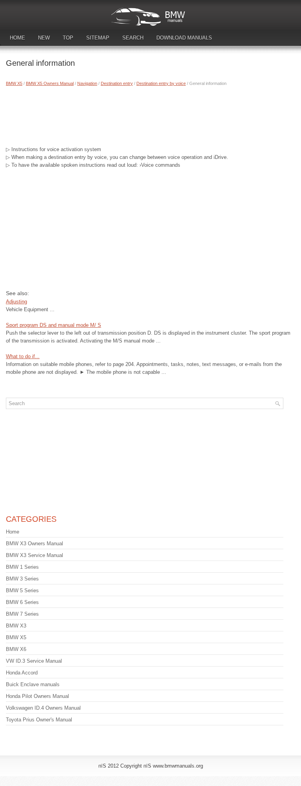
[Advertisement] (150, 114)
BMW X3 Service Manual (34, 555)
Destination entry (117, 83)
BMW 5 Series (22, 590)
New (44, 38)
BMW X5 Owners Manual (50, 83)
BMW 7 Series (22, 614)
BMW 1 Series (22, 567)
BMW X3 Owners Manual (34, 543)
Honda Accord (22, 673)
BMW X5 (14, 83)
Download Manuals (184, 38)
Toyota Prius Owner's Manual (39, 720)
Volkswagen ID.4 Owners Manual (43, 708)
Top (68, 38)
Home (17, 38)
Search (132, 38)
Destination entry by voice (161, 83)
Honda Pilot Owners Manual (37, 696)
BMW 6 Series (22, 602)
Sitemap (97, 38)
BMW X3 (16, 626)
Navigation (87, 83)
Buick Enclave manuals (33, 684)
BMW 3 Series (22, 579)
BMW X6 (16, 649)
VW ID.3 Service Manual (34, 661)
